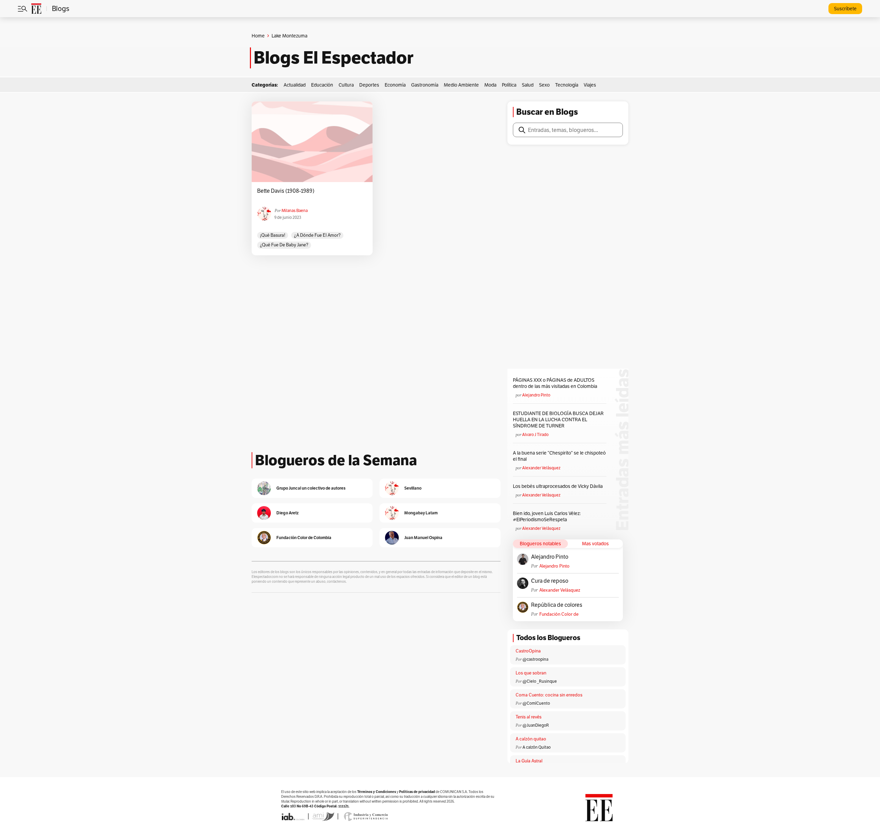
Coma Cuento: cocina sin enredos (549, 695)
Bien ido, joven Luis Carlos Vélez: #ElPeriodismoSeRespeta (547, 516)
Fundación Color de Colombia (559, 614)
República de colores (556, 605)
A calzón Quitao (536, 747)
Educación (322, 85)
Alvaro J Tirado (535, 434)
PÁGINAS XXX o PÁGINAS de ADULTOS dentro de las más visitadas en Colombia (555, 383)
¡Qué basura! (272, 235)
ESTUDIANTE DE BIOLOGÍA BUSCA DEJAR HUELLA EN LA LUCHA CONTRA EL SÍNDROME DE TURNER (558, 419)
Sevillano (412, 488)
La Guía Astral (529, 761)
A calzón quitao (531, 739)
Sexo (544, 85)
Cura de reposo (549, 581)
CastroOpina (528, 651)
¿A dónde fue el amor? (317, 235)
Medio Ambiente (461, 85)
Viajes (590, 85)
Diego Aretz (287, 512)
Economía (395, 85)
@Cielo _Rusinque (539, 681)
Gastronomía (424, 85)
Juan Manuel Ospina (423, 537)
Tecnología (566, 85)
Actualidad (295, 85)
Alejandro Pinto (536, 395)
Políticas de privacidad (417, 792)
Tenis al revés (528, 717)
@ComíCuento (536, 703)
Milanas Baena (295, 210)
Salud (528, 85)
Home (258, 36)
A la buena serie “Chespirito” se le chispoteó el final (559, 456)
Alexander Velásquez (541, 467)
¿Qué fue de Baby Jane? (284, 245)
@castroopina (535, 659)
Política (509, 85)
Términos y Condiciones (376, 792)
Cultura (346, 85)
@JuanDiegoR (535, 725)
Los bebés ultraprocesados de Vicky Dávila (559, 486)
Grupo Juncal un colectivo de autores (310, 488)
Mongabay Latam (421, 512)
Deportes (369, 85)
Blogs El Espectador (334, 57)
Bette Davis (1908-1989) (286, 191)
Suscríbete (845, 8)
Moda (490, 85)
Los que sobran (531, 673)
